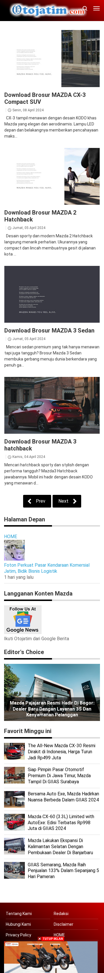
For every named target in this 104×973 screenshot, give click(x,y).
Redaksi (61, 913)
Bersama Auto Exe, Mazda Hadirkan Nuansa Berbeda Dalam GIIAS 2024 (63, 797)
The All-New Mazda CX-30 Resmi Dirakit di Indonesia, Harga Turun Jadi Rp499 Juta (61, 751)
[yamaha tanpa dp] (51, 956)
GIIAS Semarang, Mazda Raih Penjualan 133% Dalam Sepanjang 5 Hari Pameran (63, 871)
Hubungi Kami (18, 924)
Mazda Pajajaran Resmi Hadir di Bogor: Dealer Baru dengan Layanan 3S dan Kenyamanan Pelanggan (52, 709)
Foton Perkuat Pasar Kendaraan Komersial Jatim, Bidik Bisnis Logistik (47, 568)
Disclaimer (63, 924)
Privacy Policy (18, 935)
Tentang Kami (19, 913)
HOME (10, 536)
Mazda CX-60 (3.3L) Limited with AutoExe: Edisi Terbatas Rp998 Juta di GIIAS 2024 (61, 822)
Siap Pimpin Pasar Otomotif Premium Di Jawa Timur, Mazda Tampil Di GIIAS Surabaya (59, 775)
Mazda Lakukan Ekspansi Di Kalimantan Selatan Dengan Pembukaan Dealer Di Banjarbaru (60, 846)
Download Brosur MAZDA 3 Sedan (49, 330)
